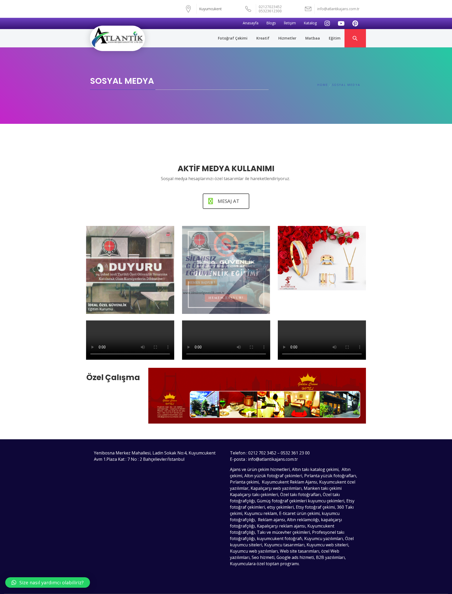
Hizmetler (287, 38)
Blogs (271, 22)
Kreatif (262, 38)
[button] (47, 582)
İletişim (290, 22)
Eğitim (335, 38)
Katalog (310, 22)
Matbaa (312, 38)
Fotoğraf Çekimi (232, 38)
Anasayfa (250, 22)
